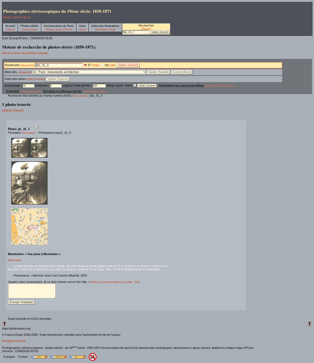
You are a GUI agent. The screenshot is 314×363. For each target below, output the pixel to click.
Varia (82, 25)
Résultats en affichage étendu (62, 91)
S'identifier (12, 91)
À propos (9, 356)
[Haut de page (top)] (4, 324)
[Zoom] (126, 148)
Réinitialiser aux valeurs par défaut (181, 85)
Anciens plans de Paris (59, 25)
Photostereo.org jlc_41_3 (55, 132)
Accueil (10, 25)
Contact (23, 356)
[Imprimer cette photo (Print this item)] (35, 129)
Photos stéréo (29, 25)
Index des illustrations (105, 25)
